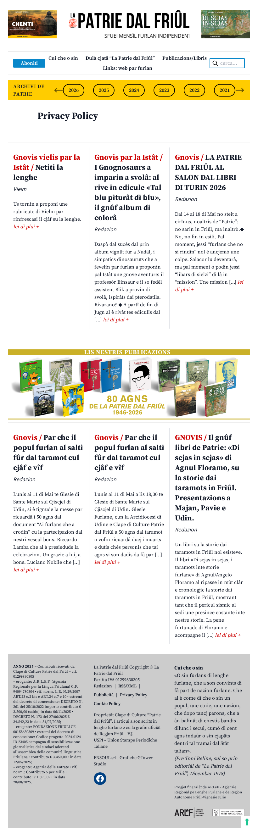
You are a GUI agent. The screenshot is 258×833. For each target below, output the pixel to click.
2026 (74, 90)
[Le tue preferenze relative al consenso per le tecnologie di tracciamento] (247, 822)
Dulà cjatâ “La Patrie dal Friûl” (120, 58)
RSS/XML (127, 686)
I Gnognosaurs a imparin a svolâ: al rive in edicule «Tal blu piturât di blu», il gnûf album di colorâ (128, 188)
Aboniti (29, 63)
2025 (104, 90)
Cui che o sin (63, 58)
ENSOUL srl (105, 758)
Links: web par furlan (127, 68)
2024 (134, 90)
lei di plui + (25, 227)
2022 (194, 90)
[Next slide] (240, 90)
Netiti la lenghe (46, 167)
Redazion (103, 686)
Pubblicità (104, 695)
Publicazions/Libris (184, 58)
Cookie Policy (107, 704)
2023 (164, 90)
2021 (225, 90)
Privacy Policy (67, 116)
